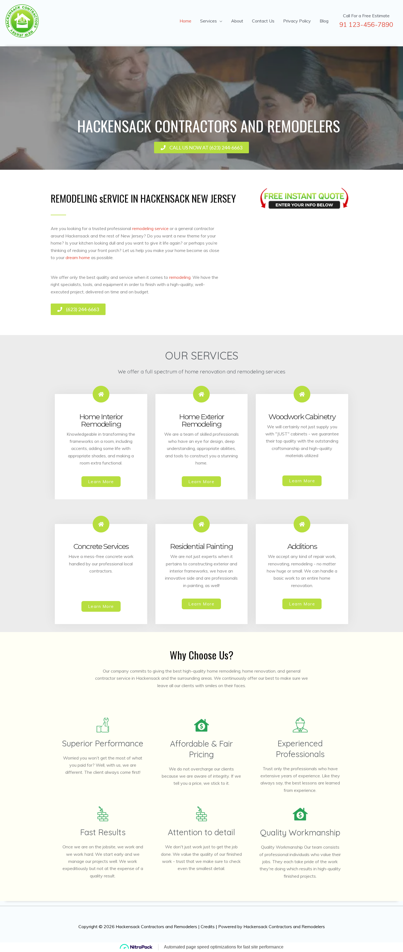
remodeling (180, 277)
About (237, 21)
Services (208, 21)
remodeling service (150, 228)
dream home (78, 257)
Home (185, 21)
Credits (208, 926)
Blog (324, 21)
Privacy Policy (297, 21)
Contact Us (263, 21)
